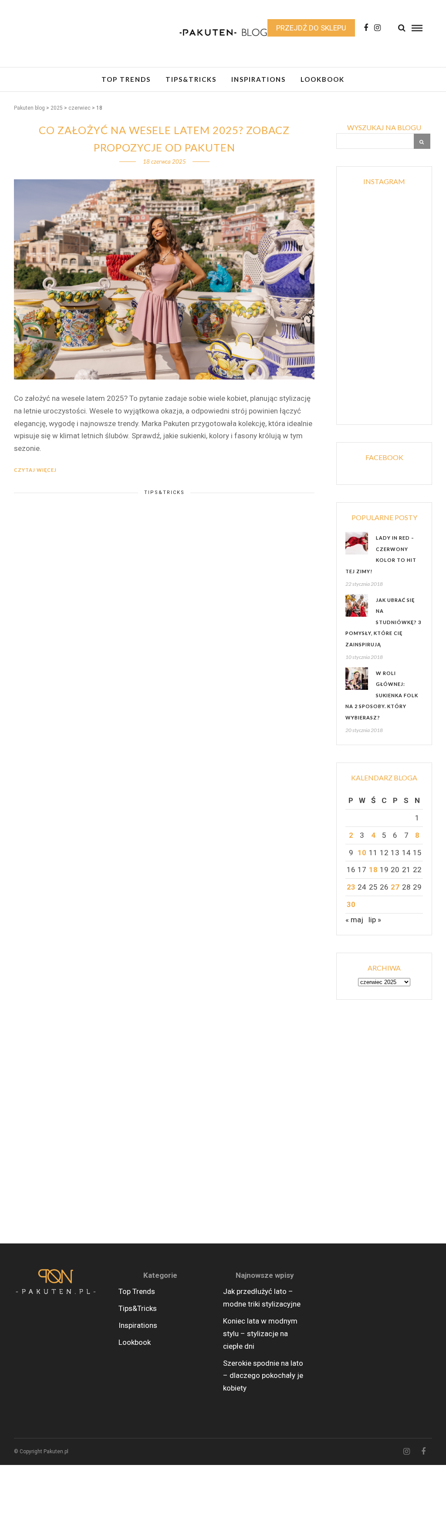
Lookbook (323, 79)
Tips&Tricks (191, 79)
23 (351, 887)
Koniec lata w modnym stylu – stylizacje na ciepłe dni (260, 1334)
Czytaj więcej (35, 470)
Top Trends (126, 79)
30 (351, 904)
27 (395, 887)
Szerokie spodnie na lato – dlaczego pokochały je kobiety (263, 1376)
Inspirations (258, 79)
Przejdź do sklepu (311, 28)
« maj (354, 919)
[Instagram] (377, 28)
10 (362, 852)
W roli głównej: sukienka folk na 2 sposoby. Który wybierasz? (381, 695)
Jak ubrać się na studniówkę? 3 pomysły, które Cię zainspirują (383, 622)
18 (373, 869)
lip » (374, 919)
